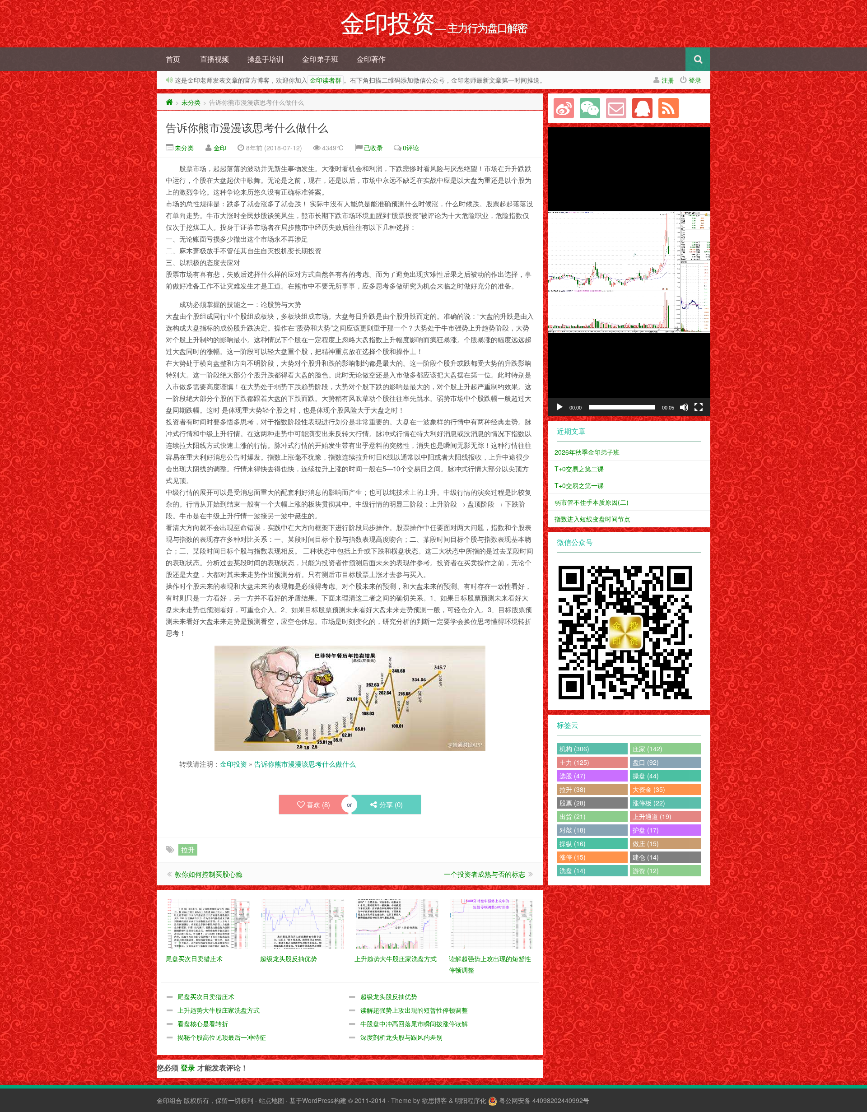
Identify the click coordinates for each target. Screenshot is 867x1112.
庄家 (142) (647, 748)
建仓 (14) (646, 856)
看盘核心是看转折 (202, 1023)
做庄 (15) (646, 843)
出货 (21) (572, 816)
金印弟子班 (320, 59)
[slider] (622, 407)
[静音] (684, 407)
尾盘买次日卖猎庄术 (205, 996)
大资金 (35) (649, 789)
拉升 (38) (572, 789)
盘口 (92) (646, 762)
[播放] (559, 407)
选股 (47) (572, 775)
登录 (695, 79)
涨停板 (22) (649, 802)
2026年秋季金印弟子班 (587, 451)
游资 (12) (646, 870)
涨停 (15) (572, 856)
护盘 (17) (646, 829)
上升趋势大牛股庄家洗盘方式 (218, 1009)
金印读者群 (325, 80)
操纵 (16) (572, 843)
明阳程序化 (470, 1100)
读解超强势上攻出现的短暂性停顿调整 (414, 1009)
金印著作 (371, 59)
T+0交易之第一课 (579, 485)
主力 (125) (574, 762)
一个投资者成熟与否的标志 (484, 874)
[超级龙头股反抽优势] (303, 922)
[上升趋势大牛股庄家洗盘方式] (397, 922)
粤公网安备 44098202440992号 (544, 1100)
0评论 (411, 147)
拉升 (188, 849)
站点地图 (271, 1100)
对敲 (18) (572, 829)
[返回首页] (169, 102)
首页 (173, 59)
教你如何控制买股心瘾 (208, 874)
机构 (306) (574, 748)
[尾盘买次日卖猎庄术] (208, 922)
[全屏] (698, 407)
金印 (220, 147)
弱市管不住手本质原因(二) (592, 502)
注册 (668, 79)
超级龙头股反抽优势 (388, 996)
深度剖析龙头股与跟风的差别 (401, 1037)
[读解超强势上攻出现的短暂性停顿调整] (491, 922)
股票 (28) (572, 802)
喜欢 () (318, 804)
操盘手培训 (265, 59)
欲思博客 (434, 1100)
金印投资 (233, 763)
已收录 (373, 147)
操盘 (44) (646, 775)
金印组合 (169, 1100)
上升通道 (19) (652, 816)
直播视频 (214, 59)
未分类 (191, 102)
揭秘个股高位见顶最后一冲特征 (221, 1037)
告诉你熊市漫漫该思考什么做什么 (247, 127)
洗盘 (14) (572, 870)
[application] (629, 271)
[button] (629, 272)
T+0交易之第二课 (579, 468)
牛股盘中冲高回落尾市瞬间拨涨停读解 (414, 1023)
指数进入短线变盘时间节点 (592, 518)
